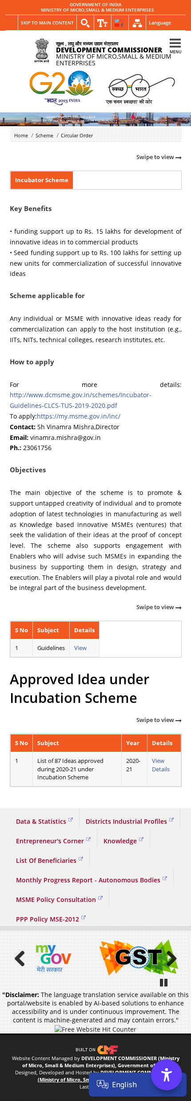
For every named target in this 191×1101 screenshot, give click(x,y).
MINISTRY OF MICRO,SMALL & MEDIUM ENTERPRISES (97, 10)
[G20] (62, 88)
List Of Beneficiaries (46, 860)
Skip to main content (47, 23)
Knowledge (120, 841)
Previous (23, 958)
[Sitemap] (137, 23)
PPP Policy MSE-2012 (47, 919)
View (80, 648)
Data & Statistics (41, 821)
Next (168, 958)
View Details (161, 765)
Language (160, 22)
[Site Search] (85, 23)
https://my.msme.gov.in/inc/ (78, 416)
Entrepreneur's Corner (50, 841)
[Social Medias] (119, 23)
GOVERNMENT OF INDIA (96, 5)
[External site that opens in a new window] (52, 958)
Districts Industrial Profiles (126, 821)
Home (21, 135)
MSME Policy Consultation (56, 899)
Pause (164, 982)
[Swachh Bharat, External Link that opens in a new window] (140, 88)
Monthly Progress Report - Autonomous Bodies (88, 880)
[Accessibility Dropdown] (102, 23)
